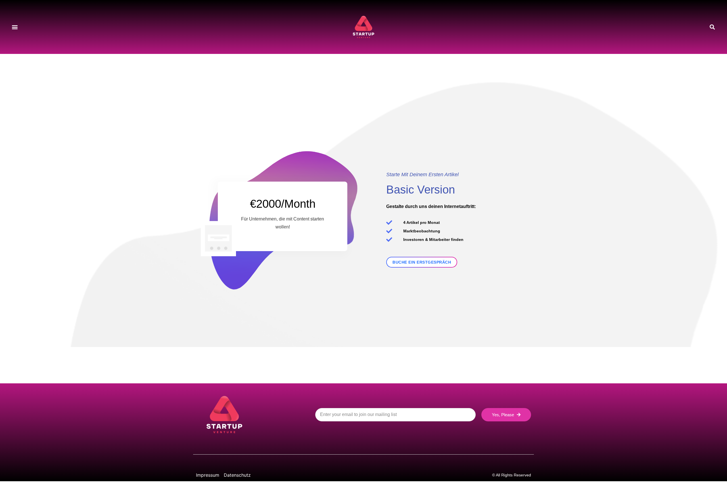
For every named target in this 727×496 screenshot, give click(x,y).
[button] (14, 27)
